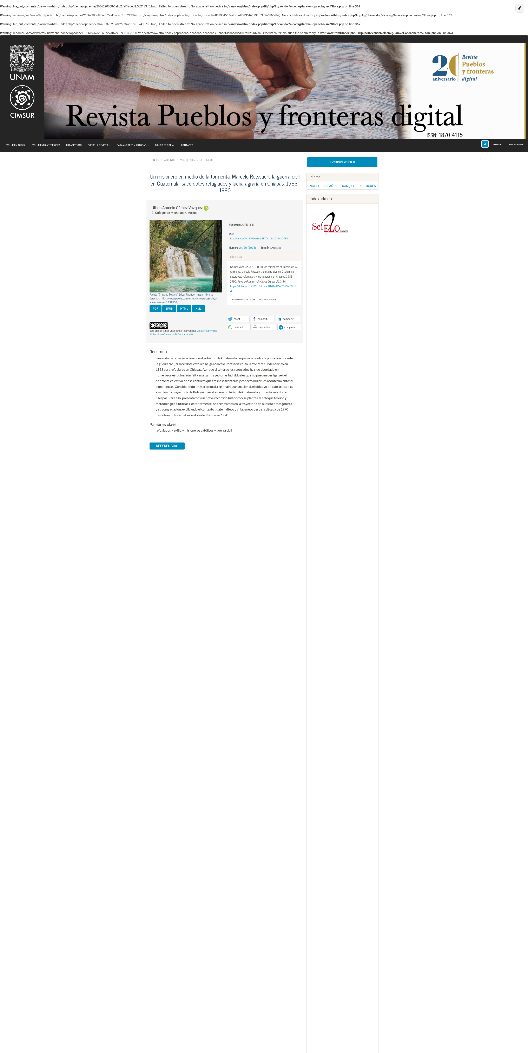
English (314, 186)
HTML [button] (184, 308)
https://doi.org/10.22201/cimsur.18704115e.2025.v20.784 (258, 238)
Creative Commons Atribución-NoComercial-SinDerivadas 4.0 (183, 332)
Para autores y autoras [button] (132, 145)
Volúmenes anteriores (46, 145)
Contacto (187, 145)
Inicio (156, 160)
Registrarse (516, 144)
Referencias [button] (167, 446)
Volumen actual (16, 145)
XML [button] (199, 308)
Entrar (497, 144)
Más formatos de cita (242, 299)
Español (330, 186)
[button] (238, 319)
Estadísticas (74, 145)
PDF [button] (155, 308)
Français (348, 186)
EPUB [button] (169, 308)
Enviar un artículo (342, 162)
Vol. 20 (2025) (188, 160)
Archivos (169, 160)
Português (367, 186)
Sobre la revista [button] (98, 145)
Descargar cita (267, 299)
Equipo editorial (165, 145)
